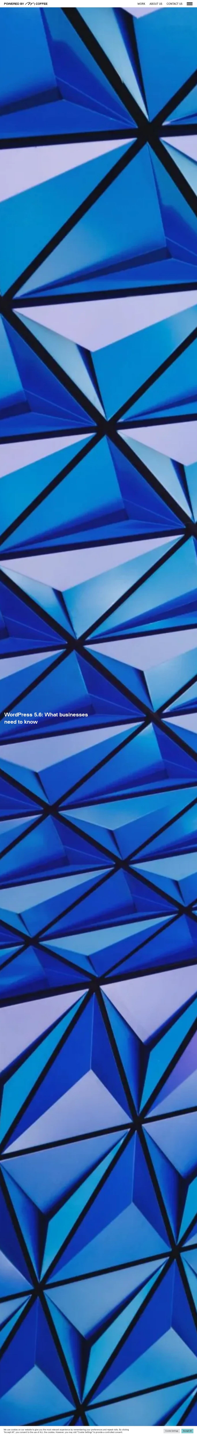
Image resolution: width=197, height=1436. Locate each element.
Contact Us (174, 4)
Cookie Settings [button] (171, 1431)
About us (156, 4)
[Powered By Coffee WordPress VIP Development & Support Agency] (50, 3)
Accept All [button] (187, 1431)
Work (141, 4)
